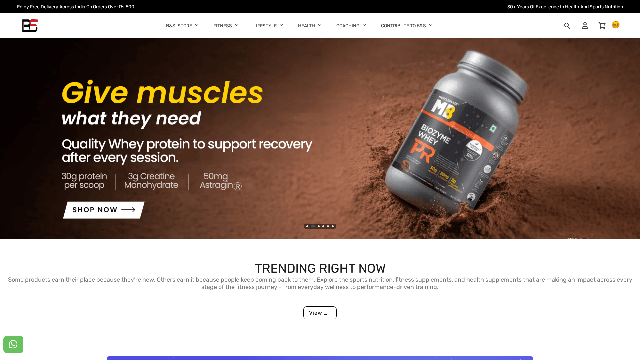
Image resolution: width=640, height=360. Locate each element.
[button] (196, 24)
